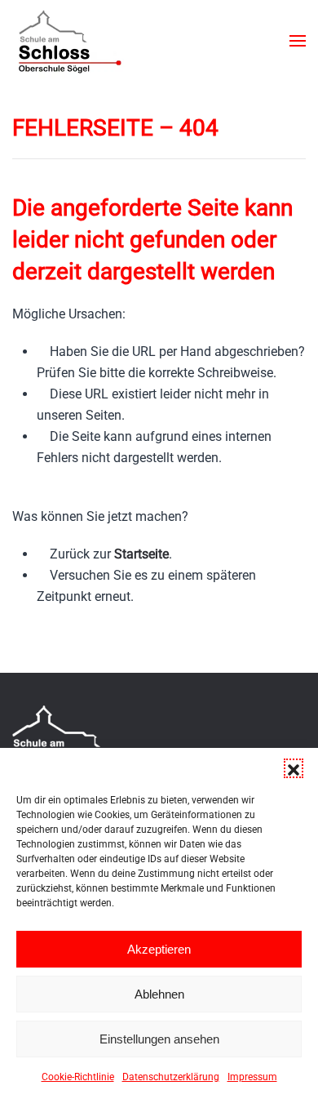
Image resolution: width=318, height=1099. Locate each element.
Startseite (141, 554)
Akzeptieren (159, 949)
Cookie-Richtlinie (78, 1077)
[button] (293, 768)
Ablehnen (159, 994)
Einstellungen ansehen (159, 1039)
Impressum (252, 1077)
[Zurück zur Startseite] (69, 41)
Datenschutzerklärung (170, 1077)
